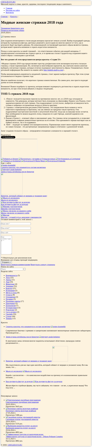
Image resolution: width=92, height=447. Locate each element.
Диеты (8, 280)
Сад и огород (11, 312)
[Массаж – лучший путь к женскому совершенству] (5, 215)
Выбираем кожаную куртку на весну (21, 428)
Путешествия (11, 308)
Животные (10, 284)
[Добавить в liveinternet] (11, 161)
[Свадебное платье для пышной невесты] (23, 417)
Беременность (11, 275)
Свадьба (9, 314)
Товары (9, 318)
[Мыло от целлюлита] (10, 198)
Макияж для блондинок (10, 209)
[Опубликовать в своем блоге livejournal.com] (68, 159)
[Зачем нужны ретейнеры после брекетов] (11, 170)
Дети (8, 278)
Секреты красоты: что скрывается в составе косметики (23, 167)
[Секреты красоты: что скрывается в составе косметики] (8, 165)
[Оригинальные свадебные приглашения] (23, 400)
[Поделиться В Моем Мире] (33, 161)
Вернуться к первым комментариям (15, 265)
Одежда (9, 295)
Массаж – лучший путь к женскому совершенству (21, 217)
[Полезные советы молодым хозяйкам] (22, 409)
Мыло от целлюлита (9, 200)
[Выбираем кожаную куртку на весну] (22, 426)
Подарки (9, 299)
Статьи (9, 316)
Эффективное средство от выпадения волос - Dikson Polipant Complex (34, 437)
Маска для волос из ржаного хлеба (15, 213)
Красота (9, 288)
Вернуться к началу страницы (43, 265)
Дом (7, 282)
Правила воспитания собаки (12, 30)
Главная (9, 8)
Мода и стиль (11, 293)
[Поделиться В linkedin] (55, 161)
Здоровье (9, 286)
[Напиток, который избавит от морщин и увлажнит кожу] (12, 194)
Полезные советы (13, 301)
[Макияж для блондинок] (11, 207)
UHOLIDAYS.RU (8, 2)
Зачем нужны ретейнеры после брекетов (17, 172)
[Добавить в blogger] (10, 159)
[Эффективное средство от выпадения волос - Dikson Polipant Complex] (24, 434)
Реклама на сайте (13, 10)
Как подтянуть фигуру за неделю (14, 204)
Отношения (10, 297)
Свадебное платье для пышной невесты (22, 419)
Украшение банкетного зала (12, 28)
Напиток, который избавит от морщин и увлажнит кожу (24, 196)
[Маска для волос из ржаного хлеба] (16, 211)
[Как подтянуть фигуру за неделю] (15, 202)
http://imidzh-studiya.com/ (53, 70)
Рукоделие (10, 310)
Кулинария (10, 290)
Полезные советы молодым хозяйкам (21, 411)
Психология (11, 306)
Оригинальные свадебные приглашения (22, 402)
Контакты (10, 12)
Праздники (10, 303)
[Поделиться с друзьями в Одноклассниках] (37, 159)
